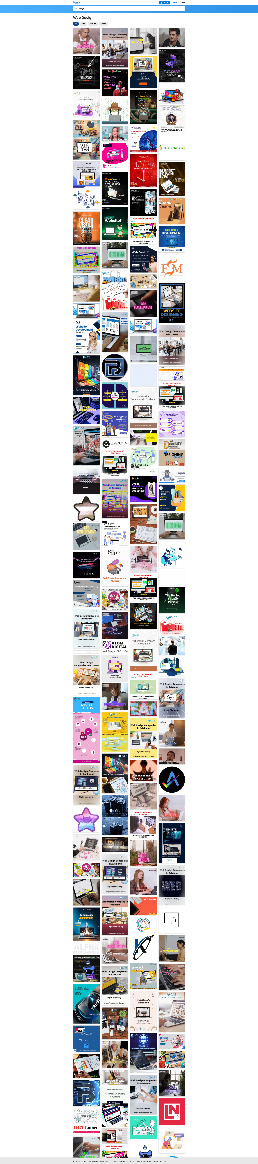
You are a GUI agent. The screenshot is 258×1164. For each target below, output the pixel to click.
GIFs (83, 23)
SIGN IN (175, 2)
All (76, 23)
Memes (103, 23)
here (164, 1161)
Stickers (93, 23)
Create (165, 2)
